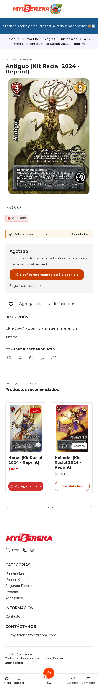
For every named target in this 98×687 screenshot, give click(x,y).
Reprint (18, 43)
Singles (49, 39)
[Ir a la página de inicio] (37, 8)
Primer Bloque (17, 580)
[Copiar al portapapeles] (53, 358)
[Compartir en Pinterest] (42, 358)
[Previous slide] (8, 507)
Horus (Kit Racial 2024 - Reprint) (25, 460)
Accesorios (14, 598)
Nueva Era (30, 39)
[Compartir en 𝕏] (20, 358)
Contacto (12, 616)
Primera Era (14, 573)
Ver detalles (72, 486)
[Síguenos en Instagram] (25, 550)
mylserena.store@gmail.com (33, 635)
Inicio (11, 39)
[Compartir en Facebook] (9, 358)
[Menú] (6, 9)
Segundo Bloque (18, 586)
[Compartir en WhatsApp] (31, 358)
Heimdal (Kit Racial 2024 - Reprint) (68, 462)
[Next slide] (89, 507)
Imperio (11, 592)
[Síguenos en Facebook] (32, 550)
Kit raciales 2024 (73, 39)
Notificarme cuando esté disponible (49, 274)
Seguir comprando (25, 285)
